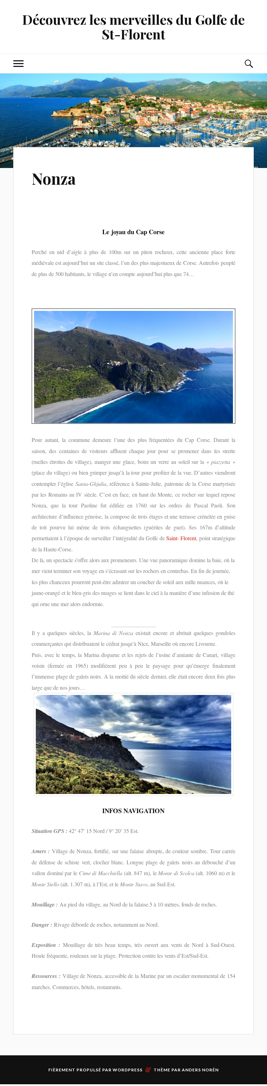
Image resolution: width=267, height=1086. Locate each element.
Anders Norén (200, 1069)
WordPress (128, 1069)
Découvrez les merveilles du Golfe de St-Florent (133, 26)
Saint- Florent (181, 538)
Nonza (54, 178)
